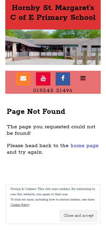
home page (84, 145)
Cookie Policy (20, 205)
